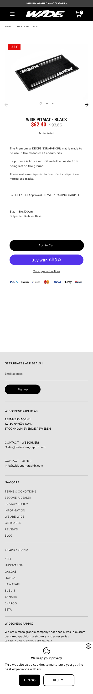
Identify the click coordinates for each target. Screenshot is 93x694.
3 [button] (52, 103)
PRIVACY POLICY (16, 504)
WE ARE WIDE (14, 516)
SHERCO (11, 603)
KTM (8, 559)
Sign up (22, 389)
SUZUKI (10, 590)
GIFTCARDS (13, 523)
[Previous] (6, 104)
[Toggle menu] (12, 14)
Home (8, 26)
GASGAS (11, 571)
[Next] (86, 104)
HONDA (10, 578)
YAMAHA (11, 597)
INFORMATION (15, 510)
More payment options (46, 271)
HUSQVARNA (14, 565)
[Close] (88, 646)
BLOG (8, 535)
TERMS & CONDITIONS (20, 491)
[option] (46, 72)
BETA (8, 609)
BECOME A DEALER (18, 497)
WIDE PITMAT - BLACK (28, 26)
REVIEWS (11, 529)
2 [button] (47, 103)
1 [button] (41, 103)
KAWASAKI (12, 584)
